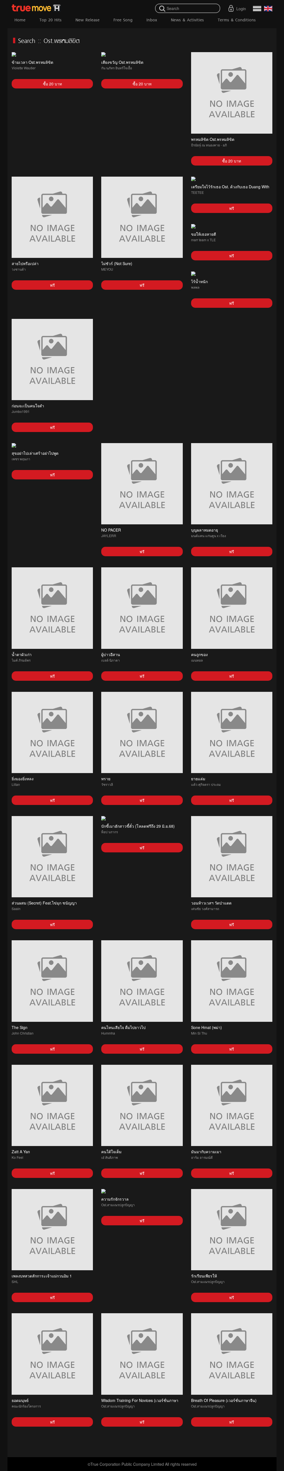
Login (241, 8)
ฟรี (52, 285)
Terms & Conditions (237, 20)
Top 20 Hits (50, 20)
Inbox (151, 20)
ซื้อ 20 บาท (52, 84)
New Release (87, 20)
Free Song (123, 20)
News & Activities (187, 20)
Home (20, 20)
